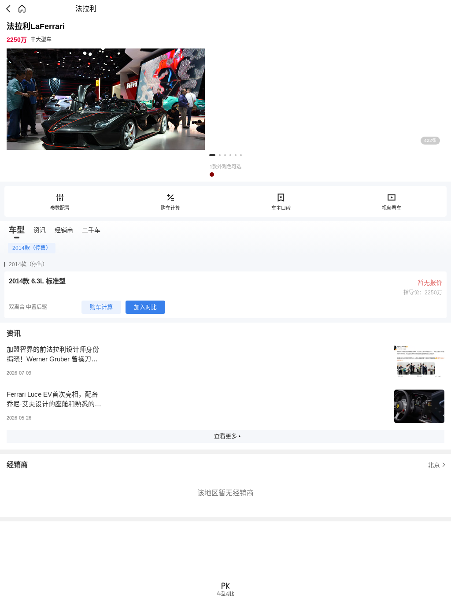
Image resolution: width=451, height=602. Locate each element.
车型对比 (225, 593)
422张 (430, 140)
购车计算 (170, 208)
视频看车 (391, 208)
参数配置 (60, 208)
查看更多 (225, 436)
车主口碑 (281, 208)
